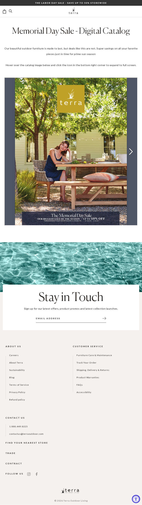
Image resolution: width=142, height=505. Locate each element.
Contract (14, 463)
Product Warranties (88, 377)
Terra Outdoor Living (75, 500)
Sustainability (17, 370)
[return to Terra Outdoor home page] (73, 11)
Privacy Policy (17, 392)
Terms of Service (19, 384)
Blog (11, 377)
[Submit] (104, 318)
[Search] (10, 11)
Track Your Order (87, 362)
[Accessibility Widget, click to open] (136, 499)
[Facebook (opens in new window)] (36, 474)
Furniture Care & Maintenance (94, 355)
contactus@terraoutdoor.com (26, 433)
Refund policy (17, 399)
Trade (11, 453)
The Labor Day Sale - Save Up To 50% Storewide (71, 2)
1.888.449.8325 (18, 426)
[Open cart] (4, 11)
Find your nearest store (27, 442)
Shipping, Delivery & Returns (93, 370)
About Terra (16, 362)
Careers (14, 355)
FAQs (80, 384)
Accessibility (84, 392)
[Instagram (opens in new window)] (29, 474)
